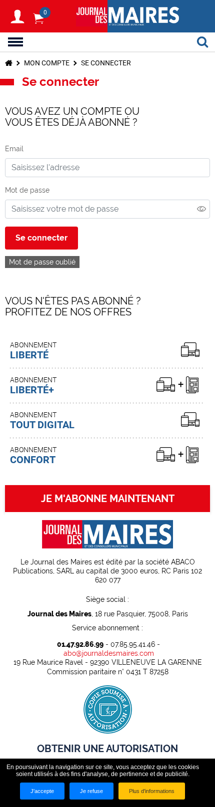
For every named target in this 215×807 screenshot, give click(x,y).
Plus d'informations (151, 791)
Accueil (8, 63)
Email (14, 149)
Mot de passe (27, 190)
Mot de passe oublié (42, 262)
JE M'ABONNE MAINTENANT (107, 499)
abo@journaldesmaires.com (109, 653)
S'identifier (17, 16)
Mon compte (47, 63)
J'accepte (42, 791)
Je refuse (91, 791)
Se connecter (42, 238)
